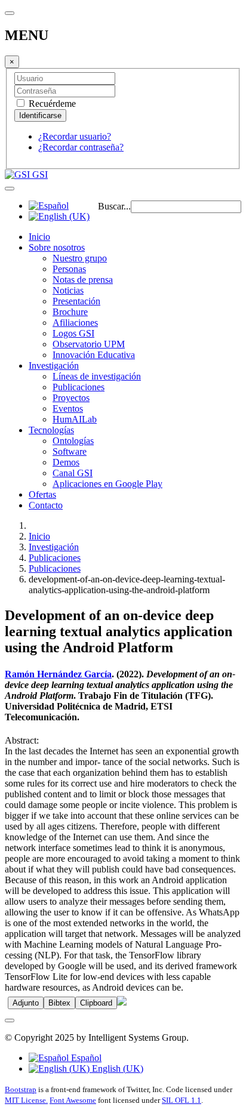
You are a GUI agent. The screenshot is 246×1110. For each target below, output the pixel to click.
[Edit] (122, 1002)
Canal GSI (73, 473)
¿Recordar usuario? (74, 136)
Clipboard (96, 1002)
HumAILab (75, 419)
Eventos (68, 408)
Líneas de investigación (97, 376)
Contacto (46, 505)
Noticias (68, 290)
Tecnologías (51, 430)
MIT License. (26, 1100)
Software (70, 451)
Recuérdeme (51, 103)
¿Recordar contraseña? (81, 147)
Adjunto (26, 1002)
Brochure (70, 312)
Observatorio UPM (89, 344)
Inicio (39, 237)
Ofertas (42, 494)
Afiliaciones (75, 322)
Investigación (54, 365)
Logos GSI (73, 333)
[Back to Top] (9, 1020)
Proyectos (71, 398)
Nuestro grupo (80, 258)
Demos (66, 462)
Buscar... (114, 206)
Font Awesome (73, 1100)
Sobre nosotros (57, 247)
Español (85, 1058)
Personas (69, 269)
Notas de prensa (83, 280)
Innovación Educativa (94, 355)
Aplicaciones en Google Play (107, 484)
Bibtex (59, 1002)
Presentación (76, 301)
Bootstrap (20, 1089)
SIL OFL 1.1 (181, 1100)
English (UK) (116, 1068)
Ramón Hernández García (58, 674)
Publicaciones (78, 387)
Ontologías (73, 441)
